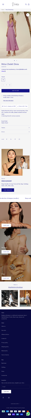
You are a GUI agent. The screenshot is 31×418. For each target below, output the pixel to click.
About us (3, 326)
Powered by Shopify (21, 407)
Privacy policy (5, 342)
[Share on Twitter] (11, 139)
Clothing (3, 367)
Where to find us (5, 334)
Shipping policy (5, 346)
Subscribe (6, 391)
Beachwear (4, 363)
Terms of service (5, 355)
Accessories (4, 375)
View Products (8, 190)
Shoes (3, 371)
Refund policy (5, 350)
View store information (8, 100)
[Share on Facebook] (6, 139)
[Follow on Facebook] (3, 397)
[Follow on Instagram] (9, 397)
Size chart (4, 330)
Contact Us (4, 338)
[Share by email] (19, 139)
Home (3, 9)
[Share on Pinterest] (15, 139)
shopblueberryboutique (15, 287)
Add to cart (15, 90)
